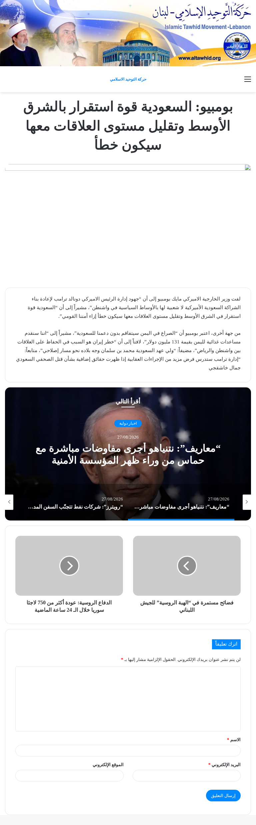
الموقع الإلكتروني (108, 764)
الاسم (234, 739)
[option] (128, 453)
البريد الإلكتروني (224, 764)
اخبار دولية (128, 423)
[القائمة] (247, 81)
